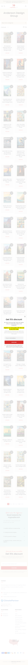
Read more (21, 347)
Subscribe (14, 342)
